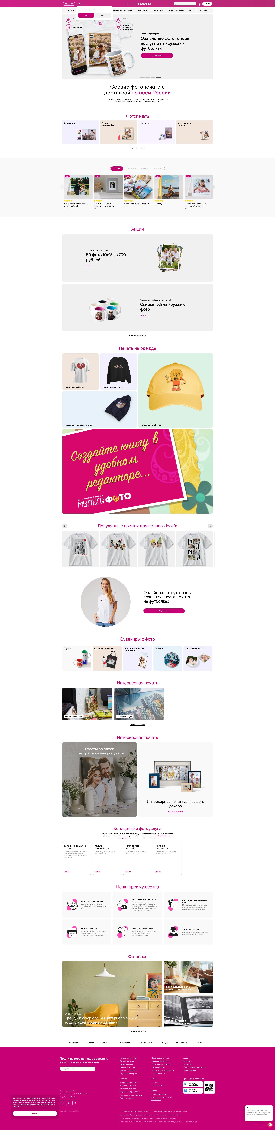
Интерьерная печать (176, 10)
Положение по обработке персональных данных (138, 1122)
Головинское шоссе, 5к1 (161, 1097)
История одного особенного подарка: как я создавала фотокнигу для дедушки (179, 1022)
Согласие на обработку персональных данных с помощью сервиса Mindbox (148, 1118)
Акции (186, 1058)
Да (86, 15)
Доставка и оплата (128, 1089)
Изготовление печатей (161, 1064)
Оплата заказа (189, 1070)
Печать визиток (125, 1043)
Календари (145, 123)
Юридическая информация (195, 1067)
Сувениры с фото (157, 10)
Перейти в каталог (137, 148)
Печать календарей (128, 1070)
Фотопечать (74, 1043)
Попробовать (157, 55)
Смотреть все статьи (137, 1031)
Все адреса (156, 1099)
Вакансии (200, 1043)
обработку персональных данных (40, 1102)
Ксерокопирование (160, 1061)
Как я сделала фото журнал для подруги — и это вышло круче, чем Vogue (179, 988)
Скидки (158, 168)
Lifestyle (164, 1043)
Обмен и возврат (127, 1098)
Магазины (106, 1043)
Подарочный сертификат (130, 1073)
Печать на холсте (127, 1067)
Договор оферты (192, 1122)
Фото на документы (160, 1058)
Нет (102, 15)
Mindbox (16, 1106)
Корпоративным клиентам (131, 1095)
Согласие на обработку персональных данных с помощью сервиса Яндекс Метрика (151, 1115)
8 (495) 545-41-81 (159, 1094)
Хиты (117, 168)
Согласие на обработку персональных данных (170, 1111)
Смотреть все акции (137, 335)
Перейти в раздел (175, 811)
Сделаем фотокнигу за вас (122, 10)
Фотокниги (70, 10)
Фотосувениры (182, 1043)
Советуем (131, 168)
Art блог (91, 1043)
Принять (34, 1113)
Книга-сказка (142, 10)
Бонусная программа (129, 1082)
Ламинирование (146, 1043)
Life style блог (157, 1085)
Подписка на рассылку (130, 1092)
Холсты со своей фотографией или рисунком (99, 751)
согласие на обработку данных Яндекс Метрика (36, 1104)
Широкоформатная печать (163, 1070)
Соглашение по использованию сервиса (134, 1111)
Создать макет (164, 611)
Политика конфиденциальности (170, 1122)
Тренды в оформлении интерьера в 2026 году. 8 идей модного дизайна (101, 1020)
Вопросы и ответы (128, 1085)
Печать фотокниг (127, 1061)
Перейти (67, 871)
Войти (207, 4)
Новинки (145, 168)
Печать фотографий (108, 124)
